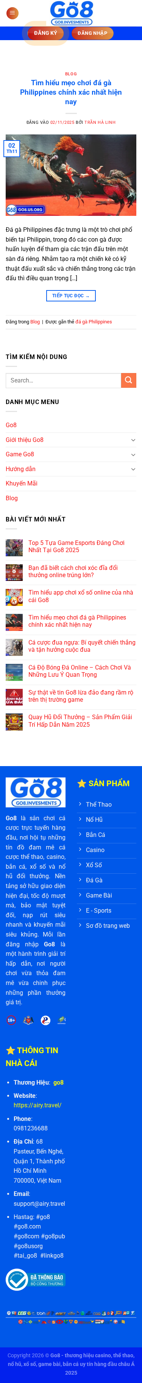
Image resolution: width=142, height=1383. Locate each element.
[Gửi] (128, 380)
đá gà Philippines (93, 322)
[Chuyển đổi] (133, 439)
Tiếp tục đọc (71, 295)
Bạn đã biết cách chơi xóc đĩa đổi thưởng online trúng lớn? (73, 571)
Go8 (11, 425)
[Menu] (12, 13)
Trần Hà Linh (99, 122)
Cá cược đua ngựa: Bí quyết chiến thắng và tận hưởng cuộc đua (82, 646)
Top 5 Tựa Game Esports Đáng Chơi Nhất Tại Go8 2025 (76, 546)
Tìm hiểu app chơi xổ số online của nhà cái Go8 (80, 596)
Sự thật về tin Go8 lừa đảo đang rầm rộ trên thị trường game (80, 696)
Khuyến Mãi (21, 483)
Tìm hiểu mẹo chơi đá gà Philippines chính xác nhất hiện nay (71, 92)
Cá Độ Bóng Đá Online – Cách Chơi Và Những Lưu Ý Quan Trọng (79, 671)
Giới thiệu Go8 (25, 439)
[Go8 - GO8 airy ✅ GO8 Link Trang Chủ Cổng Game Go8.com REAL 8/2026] (71, 13)
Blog (71, 74)
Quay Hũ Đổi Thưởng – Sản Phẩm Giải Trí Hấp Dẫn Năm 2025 (80, 720)
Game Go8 (20, 454)
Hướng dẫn (21, 469)
